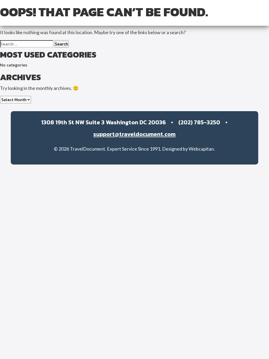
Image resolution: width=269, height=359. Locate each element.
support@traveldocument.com (134, 134)
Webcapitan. (202, 149)
